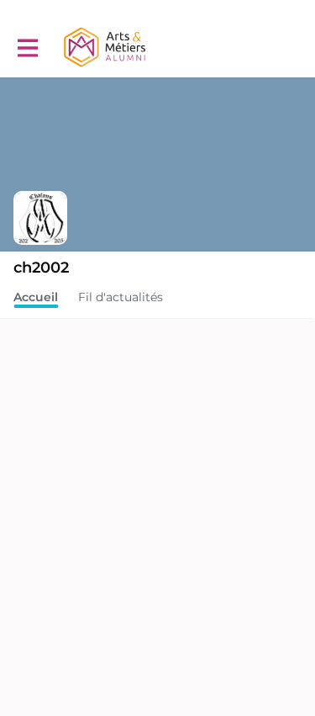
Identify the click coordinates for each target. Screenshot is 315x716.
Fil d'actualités (120, 297)
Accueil (35, 297)
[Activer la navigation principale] (26, 47)
